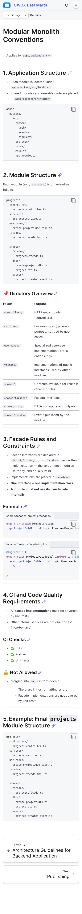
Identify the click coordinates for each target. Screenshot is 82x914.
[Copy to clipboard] (73, 109)
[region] (41, 528)
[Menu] (76, 5)
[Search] (67, 5)
